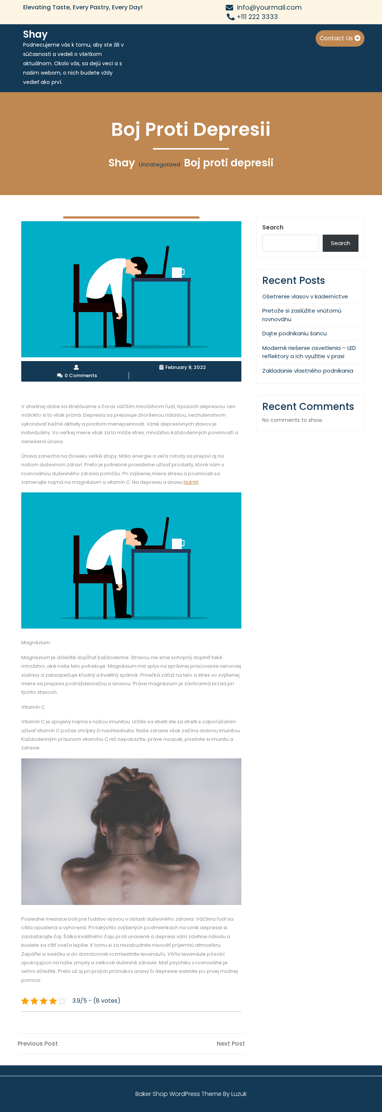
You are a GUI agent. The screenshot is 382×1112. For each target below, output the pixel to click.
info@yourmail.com (269, 7)
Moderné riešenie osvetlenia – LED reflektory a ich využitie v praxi (309, 352)
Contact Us (337, 38)
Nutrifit (191, 482)
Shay (35, 34)
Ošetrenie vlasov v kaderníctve (305, 296)
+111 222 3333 (257, 16)
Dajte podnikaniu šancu (294, 333)
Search (273, 227)
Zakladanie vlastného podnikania (307, 371)
